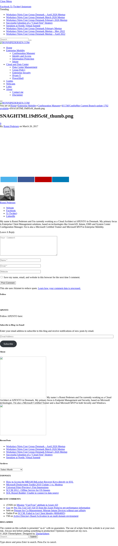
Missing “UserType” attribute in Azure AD (37, 505)
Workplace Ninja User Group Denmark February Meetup (34, 28)
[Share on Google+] (43, 179)
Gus (8, 507)
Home (9, 47)
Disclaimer (17, 95)
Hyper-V (16, 75)
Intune (15, 61)
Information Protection (23, 58)
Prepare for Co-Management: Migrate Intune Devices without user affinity (50, 510)
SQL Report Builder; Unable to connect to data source (32, 493)
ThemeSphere (42, 533)
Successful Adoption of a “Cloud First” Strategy (29, 23)
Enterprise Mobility (15, 50)
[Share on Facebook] (26, 179)
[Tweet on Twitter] (8, 179)
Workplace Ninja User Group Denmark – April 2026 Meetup (35, 14)
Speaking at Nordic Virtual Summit (23, 25)
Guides (9, 81)
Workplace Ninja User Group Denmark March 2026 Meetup (35, 17)
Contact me (17, 92)
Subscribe (8, 344)
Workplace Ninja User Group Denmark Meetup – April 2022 (35, 34)
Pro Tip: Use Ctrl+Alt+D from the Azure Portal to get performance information (52, 507)
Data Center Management (24, 67)
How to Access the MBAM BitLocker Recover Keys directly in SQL (39, 482)
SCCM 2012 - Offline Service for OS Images (28, 490)
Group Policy (18, 70)
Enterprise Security (21, 72)
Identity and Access (21, 56)
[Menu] (1, 100)
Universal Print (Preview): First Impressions (27, 487)
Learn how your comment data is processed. (59, 288)
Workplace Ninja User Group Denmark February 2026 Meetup (36, 20)
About (9, 89)
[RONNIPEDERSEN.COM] (15, 42)
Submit (33, 537)
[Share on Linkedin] (60, 179)
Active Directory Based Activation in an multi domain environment (45, 516)
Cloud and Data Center (17, 64)
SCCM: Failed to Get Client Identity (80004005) (41, 513)
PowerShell (18, 78)
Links (9, 86)
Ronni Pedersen (11, 126)
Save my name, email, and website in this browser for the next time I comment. (42, 277)
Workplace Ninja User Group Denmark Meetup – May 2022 (35, 31)
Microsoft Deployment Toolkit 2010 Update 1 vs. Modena (34, 484)
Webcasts (10, 83)
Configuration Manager (23, 53)
